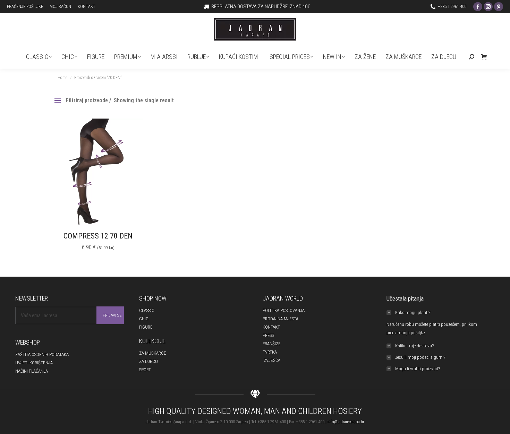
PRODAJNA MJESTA (280, 318)
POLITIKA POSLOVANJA (284, 310)
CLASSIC (146, 310)
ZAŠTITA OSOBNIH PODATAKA (42, 354)
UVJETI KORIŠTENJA (34, 362)
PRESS (268, 335)
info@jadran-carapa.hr (346, 421)
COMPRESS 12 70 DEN (98, 236)
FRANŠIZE (272, 343)
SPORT (145, 369)
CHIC (143, 318)
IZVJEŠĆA (271, 360)
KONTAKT (271, 327)
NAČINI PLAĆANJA (31, 371)
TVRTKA (270, 352)
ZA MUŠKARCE (152, 353)
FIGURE (146, 327)
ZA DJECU (148, 361)
